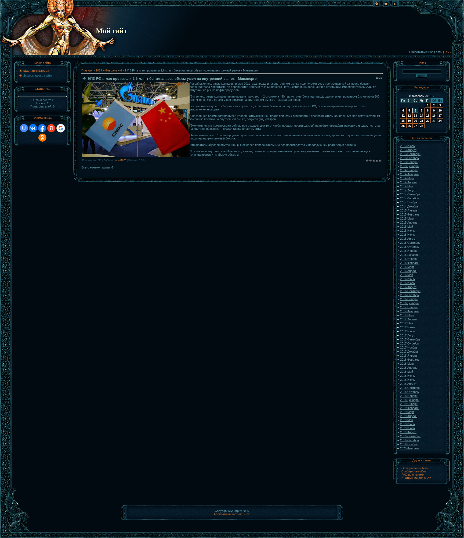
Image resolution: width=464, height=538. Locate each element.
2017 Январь (409, 307)
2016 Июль (407, 283)
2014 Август (408, 190)
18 (403, 120)
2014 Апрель (408, 182)
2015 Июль (407, 234)
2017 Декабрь (409, 351)
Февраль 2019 (421, 96)
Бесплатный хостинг (228, 514)
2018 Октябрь (409, 391)
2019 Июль (407, 428)
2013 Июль (407, 146)
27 (415, 125)
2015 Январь (409, 210)
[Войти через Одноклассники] (42, 138)
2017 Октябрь (409, 343)
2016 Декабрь (409, 303)
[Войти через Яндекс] (51, 128)
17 (440, 115)
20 (415, 120)
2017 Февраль (409, 311)
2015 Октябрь (409, 246)
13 (415, 115)
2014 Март (407, 178)
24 (440, 120)
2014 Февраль (409, 174)
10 (440, 110)
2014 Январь (409, 170)
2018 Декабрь (409, 399)
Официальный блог (414, 468)
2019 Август (408, 432)
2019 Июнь (407, 424)
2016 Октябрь (409, 295)
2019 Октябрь (409, 440)
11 (403, 115)
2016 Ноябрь (409, 299)
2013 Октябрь (409, 158)
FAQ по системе (412, 474)
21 (421, 120)
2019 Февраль (409, 408)
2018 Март (407, 363)
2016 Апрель (408, 270)
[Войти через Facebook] (42, 128)
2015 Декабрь (409, 254)
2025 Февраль (409, 448)
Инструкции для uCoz (416, 477)
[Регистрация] (386, 6)
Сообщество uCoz (413, 471)
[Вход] (395, 6)
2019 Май (406, 420)
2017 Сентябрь (410, 339)
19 (409, 120)
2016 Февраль (409, 262)
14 (421, 115)
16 (434, 115)
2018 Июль (407, 379)
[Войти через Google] (60, 128)
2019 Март (407, 412)
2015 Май (406, 226)
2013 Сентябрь (410, 154)
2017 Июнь (407, 327)
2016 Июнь (407, 279)
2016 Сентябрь (410, 291)
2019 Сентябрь (410, 436)
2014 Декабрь (409, 206)
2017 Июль (407, 331)
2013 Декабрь (409, 166)
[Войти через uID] (24, 128)
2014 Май (406, 186)
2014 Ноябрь (409, 202)
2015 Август (408, 238)
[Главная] (376, 6)
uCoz (246, 514)
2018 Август (408, 383)
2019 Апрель (408, 416)
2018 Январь (409, 355)
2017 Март (407, 315)
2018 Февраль (409, 359)
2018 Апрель (408, 367)
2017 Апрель (408, 319)
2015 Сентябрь (410, 242)
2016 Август (408, 287)
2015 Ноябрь (409, 250)
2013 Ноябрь (409, 162)
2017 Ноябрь (409, 347)
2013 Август (408, 150)
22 (427, 120)
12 (409, 115)
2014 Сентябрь (410, 194)
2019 (99, 70)
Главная (86, 70)
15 (427, 115)
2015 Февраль (409, 214)
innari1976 (120, 160)
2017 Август (408, 335)
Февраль (111, 70)
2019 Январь (409, 404)
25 (403, 125)
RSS (448, 51)
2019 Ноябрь (409, 444)
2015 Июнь (407, 230)
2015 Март (407, 218)
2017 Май (406, 323)
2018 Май (406, 371)
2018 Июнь (407, 375)
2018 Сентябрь (410, 387)
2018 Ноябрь (409, 395)
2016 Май (406, 275)
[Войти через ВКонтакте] (33, 128)
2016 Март (407, 266)
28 (421, 125)
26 (409, 125)
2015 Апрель (408, 222)
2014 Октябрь (409, 198)
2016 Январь (409, 258)
